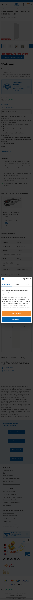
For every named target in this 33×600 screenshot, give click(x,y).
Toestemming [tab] (6, 284)
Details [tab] (17, 284)
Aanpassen (15, 319)
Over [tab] (27, 284)
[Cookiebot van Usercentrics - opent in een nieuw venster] (23, 279)
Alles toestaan (16, 313)
